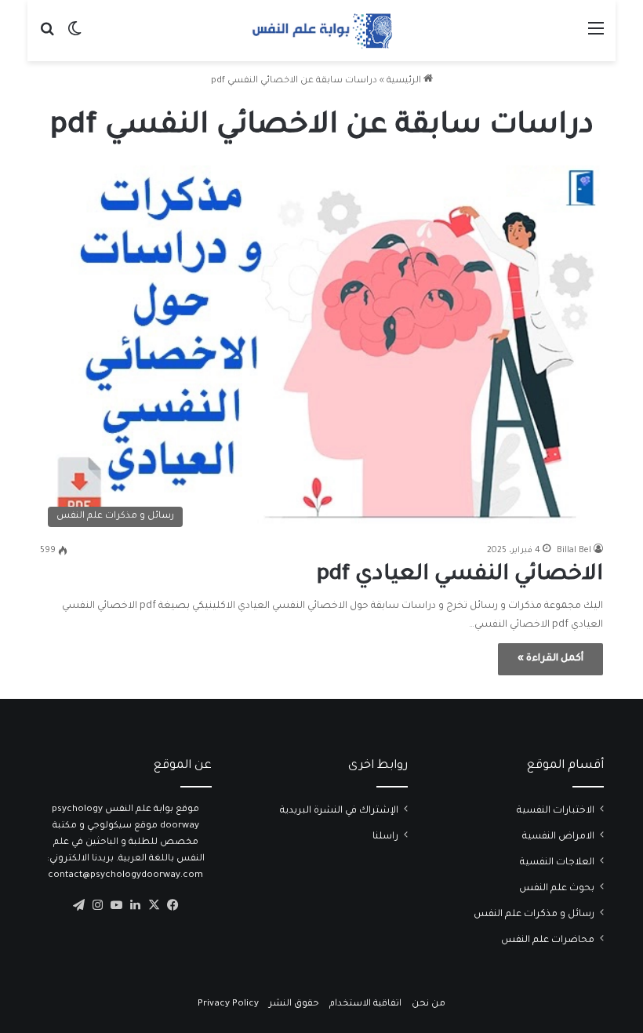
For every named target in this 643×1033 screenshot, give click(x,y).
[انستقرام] (97, 905)
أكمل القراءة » (550, 658)
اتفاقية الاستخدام (365, 1004)
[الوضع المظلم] (74, 36)
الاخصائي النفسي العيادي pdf (460, 575)
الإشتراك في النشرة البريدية (339, 811)
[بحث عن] (47, 36)
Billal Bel (574, 550)
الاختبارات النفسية (555, 811)
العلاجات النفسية (557, 862)
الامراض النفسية (558, 836)
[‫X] (153, 905)
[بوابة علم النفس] (321, 30)
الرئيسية (405, 81)
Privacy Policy (228, 1004)
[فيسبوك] (172, 905)
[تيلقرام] (78, 905)
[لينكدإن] (134, 905)
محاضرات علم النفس (547, 940)
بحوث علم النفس (556, 888)
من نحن (428, 1004)
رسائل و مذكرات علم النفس (534, 914)
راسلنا (385, 836)
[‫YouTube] (116, 905)
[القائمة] (596, 36)
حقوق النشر (294, 1004)
